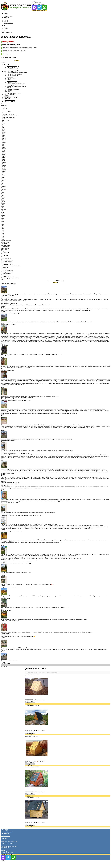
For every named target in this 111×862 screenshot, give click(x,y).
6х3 (3, 222)
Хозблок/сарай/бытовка (8, 118)
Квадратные (5, 243)
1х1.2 (3, 129)
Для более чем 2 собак (8, 276)
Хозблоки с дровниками (8, 117)
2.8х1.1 (4, 165)
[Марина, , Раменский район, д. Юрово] (4, 365)
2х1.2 (3, 150)
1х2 (3, 144)
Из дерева (9, 90)
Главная (6, 13)
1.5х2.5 (4, 170)
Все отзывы (4, 666)
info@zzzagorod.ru (5, 836)
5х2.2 (3, 203)
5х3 (3, 213)
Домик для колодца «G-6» (32, 797)
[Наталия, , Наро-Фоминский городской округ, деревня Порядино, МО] (4, 553)
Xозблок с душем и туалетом (14, 93)
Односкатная (5, 251)
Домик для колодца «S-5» (32, 766)
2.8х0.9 (4, 156)
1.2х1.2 (4, 132)
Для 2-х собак (5, 275)
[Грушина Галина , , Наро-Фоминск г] (4, 631)
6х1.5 (3, 197)
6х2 (3, 207)
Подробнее (30, 702)
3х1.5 (3, 174)
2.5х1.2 (4, 162)
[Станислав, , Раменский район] (4, 594)
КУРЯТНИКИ (7, 98)
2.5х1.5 (4, 171)
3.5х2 (3, 188)
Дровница (4, 121)
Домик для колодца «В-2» (32, 705)
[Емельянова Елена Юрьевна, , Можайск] (4, 438)
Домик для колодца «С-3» (32, 736)
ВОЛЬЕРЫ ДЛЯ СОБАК (10, 71)
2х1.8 (3, 167)
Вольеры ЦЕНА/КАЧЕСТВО (14, 74)
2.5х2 (3, 177)
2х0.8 (3, 136)
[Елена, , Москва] (4, 408)
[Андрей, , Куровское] (4, 618)
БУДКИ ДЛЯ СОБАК (9, 101)
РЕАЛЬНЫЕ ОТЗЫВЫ (8, 45)
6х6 (3, 236)
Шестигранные (6, 246)
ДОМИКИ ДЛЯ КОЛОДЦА (11, 97)
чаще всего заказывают (52, 672)
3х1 (3, 164)
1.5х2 (3, 159)
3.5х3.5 (4, 209)
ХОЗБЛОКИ (7, 91)
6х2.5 (3, 215)
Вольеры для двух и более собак (15, 85)
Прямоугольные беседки (13, 66)
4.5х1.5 (4, 186)
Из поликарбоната (7, 261)
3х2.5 (3, 191)
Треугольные (5, 248)
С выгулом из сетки (12, 78)
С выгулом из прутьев (8, 272)
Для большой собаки (12, 82)
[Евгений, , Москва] (4, 468)
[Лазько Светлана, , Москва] (4, 538)
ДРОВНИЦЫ (7, 87)
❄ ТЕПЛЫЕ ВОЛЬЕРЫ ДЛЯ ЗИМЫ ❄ (17, 72)
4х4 (3, 216)
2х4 (3, 192)
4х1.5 (3, 183)
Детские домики (6, 111)
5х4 (3, 227)
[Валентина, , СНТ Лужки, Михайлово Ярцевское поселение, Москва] (4, 449)
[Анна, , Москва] (4, 423)
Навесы (4, 109)
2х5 (3, 198)
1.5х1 (3, 135)
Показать (13, 283)
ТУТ (18, 45)
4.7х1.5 (4, 189)
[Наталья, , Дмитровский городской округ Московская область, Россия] (4, 583)
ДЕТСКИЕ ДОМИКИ (9, 94)
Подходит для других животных (10, 278)
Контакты (6, 17)
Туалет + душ (5, 120)
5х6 (3, 233)
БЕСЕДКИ (6, 64)
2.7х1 (3, 158)
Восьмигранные (6, 245)
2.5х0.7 (4, 139)
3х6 (3, 221)
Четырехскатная (6, 254)
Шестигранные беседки (13, 68)
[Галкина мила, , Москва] (4, 378)
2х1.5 (3, 161)
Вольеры (4, 108)
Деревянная (5, 255)
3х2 (3, 182)
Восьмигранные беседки (13, 70)
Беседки (4, 106)
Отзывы (6, 14)
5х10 (3, 237)
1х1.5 (3, 133)
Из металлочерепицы (7, 260)
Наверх (2, 860)
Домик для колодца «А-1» (32, 674)
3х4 (3, 204)
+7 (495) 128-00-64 (36, 2)
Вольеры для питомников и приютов (16, 86)
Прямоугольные (6, 242)
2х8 (3, 218)
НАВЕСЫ (6, 96)
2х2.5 (3, 176)
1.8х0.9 (4, 138)
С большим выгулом (12, 81)
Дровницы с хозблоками (13, 89)
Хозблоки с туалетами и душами (10, 115)
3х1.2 (3, 168)
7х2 (3, 212)
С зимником (10, 77)
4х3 (3, 206)
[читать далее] (9, 295)
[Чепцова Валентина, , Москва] (4, 353)
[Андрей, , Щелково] (4, 571)
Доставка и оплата (8, 16)
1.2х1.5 (4, 142)
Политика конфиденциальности (9, 846)
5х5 (3, 231)
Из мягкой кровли (6, 258)
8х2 (3, 219)
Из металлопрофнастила (8, 257)
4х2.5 (3, 201)
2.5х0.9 (4, 148)
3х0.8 (3, 151)
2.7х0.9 (4, 153)
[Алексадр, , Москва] (4, 646)
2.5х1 (3, 154)
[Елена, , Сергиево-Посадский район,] (4, 320)
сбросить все (4, 104)
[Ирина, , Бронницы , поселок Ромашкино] (4, 292)
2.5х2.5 (4, 185)
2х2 (3, 173)
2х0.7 (3, 130)
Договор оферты (5, 847)
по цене (36, 672)
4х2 (3, 194)
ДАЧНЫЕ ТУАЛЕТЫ (9, 100)
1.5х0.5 (4, 124)
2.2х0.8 (4, 141)
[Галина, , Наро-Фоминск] (4, 332)
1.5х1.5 (4, 147)
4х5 (3, 225)
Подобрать (55, 282)
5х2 (3, 200)
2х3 (3, 180)
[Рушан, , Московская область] (4, 606)
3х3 (3, 195)
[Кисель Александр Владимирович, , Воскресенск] (4, 498)
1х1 (3, 126)
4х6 (3, 228)
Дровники (4, 112)
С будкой (9, 79)
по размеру (42, 672)
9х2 (3, 224)
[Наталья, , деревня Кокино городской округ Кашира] (4, 523)
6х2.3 (3, 210)
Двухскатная (5, 252)
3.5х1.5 (4, 179)
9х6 (3, 239)
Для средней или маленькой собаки (16, 83)
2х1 (3, 145)
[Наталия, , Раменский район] (4, 659)
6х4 (3, 230)
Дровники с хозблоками (8, 114)
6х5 (3, 234)
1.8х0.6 (4, 127)
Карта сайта (4, 838)
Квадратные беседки (12, 67)
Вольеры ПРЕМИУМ (12, 75)
